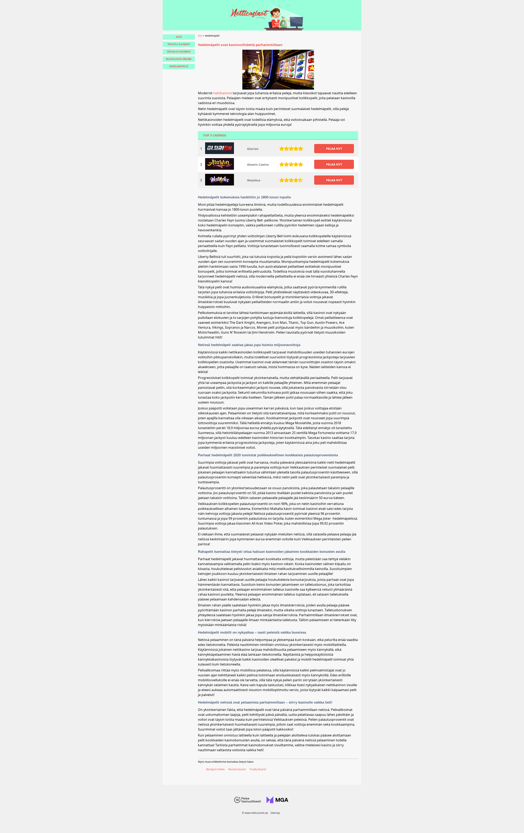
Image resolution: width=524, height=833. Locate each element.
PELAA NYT (334, 148)
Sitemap (275, 813)
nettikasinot (222, 93)
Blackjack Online (215, 769)
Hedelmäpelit (178, 66)
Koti (179, 37)
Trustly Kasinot (258, 769)
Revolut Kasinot (237, 769)
